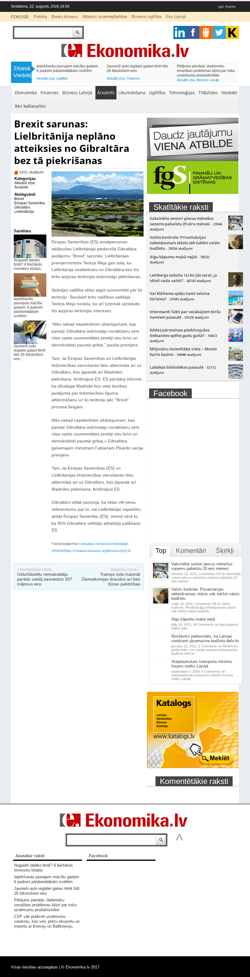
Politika (40, 16)
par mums (227, 6)
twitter (219, 32)
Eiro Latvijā (176, 16)
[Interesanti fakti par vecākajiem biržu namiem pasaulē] (235, 322)
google (180, 32)
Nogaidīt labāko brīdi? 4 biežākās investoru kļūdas (28, 264)
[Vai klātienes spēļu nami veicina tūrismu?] (235, 303)
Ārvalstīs (106, 92)
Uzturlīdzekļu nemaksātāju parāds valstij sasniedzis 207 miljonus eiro (44, 579)
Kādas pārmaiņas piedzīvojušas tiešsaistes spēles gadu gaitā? (179, 332)
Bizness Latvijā (208, 80)
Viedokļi (229, 92)
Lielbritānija (24, 211)
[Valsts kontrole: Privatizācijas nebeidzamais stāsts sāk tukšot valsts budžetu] (235, 247)
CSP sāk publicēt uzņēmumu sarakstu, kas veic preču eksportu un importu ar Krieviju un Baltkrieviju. (47, 921)
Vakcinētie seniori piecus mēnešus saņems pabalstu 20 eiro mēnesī (181, 221)
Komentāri (191, 550)
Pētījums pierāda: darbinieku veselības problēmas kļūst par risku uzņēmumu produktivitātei (206, 70)
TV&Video (208, 92)
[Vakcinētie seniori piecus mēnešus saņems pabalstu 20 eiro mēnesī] (235, 228)
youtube (232, 32)
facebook (193, 32)
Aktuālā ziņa (46, 78)
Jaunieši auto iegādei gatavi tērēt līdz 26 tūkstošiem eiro (29, 352)
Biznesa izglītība (146, 16)
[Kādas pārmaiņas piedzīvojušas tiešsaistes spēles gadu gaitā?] (235, 340)
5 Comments (204, 649)
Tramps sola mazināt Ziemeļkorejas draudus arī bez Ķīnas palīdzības (110, 579)
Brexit (19, 199)
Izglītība (61, 78)
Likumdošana (131, 92)
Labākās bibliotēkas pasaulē (176, 367)
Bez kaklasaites (30, 106)
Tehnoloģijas (182, 92)
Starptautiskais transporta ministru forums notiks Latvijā (201, 663)
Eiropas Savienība (29, 203)
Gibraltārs (22, 207)
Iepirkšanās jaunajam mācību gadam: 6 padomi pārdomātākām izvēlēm (68, 68)
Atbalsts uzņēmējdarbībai (104, 16)
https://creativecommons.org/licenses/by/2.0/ (97, 551)
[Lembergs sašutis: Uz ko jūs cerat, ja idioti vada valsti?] (235, 285)
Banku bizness (65, 16)
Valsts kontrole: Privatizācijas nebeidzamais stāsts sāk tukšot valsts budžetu (185, 242)
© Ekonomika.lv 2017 (80, 967)
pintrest (206, 32)
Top (160, 550)
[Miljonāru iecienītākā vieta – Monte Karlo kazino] (235, 359)
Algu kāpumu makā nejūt (173, 256)
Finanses (133, 78)
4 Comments (202, 675)
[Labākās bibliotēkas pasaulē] (235, 377)
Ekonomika (26, 92)
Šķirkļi (225, 550)
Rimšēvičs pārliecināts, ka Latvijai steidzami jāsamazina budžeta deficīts (205, 638)
